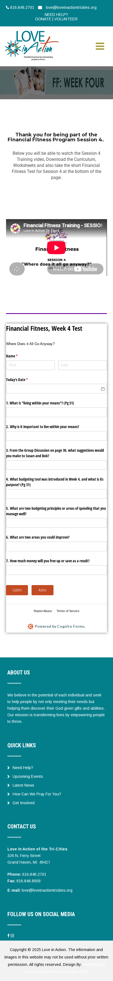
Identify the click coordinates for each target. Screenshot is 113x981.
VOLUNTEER (66, 19)
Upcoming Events (28, 776)
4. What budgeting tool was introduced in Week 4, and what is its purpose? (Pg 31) (54, 481)
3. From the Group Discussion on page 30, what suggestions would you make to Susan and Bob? (55, 453)
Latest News (23, 785)
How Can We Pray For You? (37, 794)
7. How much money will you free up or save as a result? (47, 560)
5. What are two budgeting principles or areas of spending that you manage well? (56, 511)
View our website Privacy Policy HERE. (56, 971)
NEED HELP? (56, 14)
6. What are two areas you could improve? (37, 537)
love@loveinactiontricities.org (47, 890)
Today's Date (23, 379)
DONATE (43, 19)
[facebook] (8, 935)
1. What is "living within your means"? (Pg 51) (40, 403)
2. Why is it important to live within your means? (42, 426)
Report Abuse (43, 611)
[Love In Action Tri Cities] (32, 31)
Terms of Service (67, 611)
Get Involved (24, 803)
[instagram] (12, 935)
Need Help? (23, 767)
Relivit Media (94, 964)
